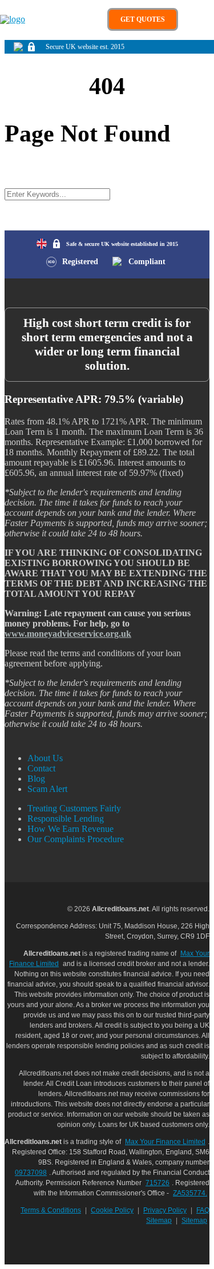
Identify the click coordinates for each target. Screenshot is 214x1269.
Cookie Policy (112, 1210)
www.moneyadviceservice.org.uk (68, 633)
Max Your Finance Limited (165, 1142)
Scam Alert (47, 789)
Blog (36, 778)
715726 (157, 1183)
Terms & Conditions (51, 1210)
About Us (45, 758)
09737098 (31, 1173)
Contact (41, 768)
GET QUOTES (142, 19)
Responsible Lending (65, 818)
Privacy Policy (165, 1210)
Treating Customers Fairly (74, 808)
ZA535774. (190, 1193)
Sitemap (194, 1220)
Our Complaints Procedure (75, 839)
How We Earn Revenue (70, 829)
